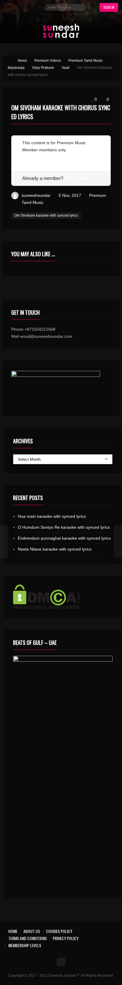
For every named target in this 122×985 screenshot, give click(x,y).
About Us (31, 931)
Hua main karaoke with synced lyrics (52, 516)
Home (12, 931)
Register (30, 157)
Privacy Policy (65, 938)
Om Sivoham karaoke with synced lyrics (46, 215)
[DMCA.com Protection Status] (63, 596)
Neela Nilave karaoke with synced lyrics (55, 549)
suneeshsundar (36, 195)
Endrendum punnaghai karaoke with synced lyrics (64, 538)
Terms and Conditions (27, 938)
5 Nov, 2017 (70, 195)
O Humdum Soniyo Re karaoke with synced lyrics (64, 527)
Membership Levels (24, 945)
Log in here (76, 178)
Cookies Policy (59, 931)
